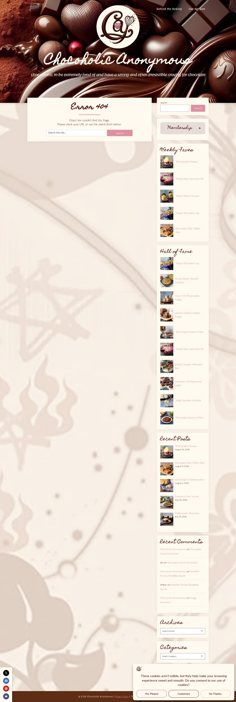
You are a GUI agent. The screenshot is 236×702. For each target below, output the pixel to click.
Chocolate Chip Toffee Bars (188, 230)
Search (163, 102)
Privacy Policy (122, 696)
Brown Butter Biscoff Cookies (186, 280)
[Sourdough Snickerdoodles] (167, 485)
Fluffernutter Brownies (187, 513)
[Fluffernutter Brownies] (167, 519)
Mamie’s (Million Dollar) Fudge (187, 315)
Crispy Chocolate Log (187, 213)
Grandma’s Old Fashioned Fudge (188, 383)
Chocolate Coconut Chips (189, 417)
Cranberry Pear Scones (187, 496)
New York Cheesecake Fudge (187, 298)
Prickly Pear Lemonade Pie (190, 179)
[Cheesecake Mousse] (167, 451)
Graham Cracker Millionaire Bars (189, 366)
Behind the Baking (169, 9)
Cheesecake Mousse (187, 161)
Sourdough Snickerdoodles (189, 479)
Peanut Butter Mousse (187, 196)
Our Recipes (197, 9)
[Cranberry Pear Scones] (167, 502)
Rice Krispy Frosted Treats (190, 332)
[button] (182, 128)
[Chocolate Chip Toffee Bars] (167, 468)
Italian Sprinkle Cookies (188, 400)
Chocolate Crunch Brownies (182, 562)
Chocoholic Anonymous (173, 549)
